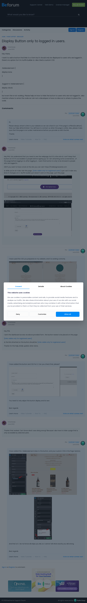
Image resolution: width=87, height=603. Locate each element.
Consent (18, 286)
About (66, 286)
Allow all (67, 314)
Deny (18, 314)
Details (41, 286)
